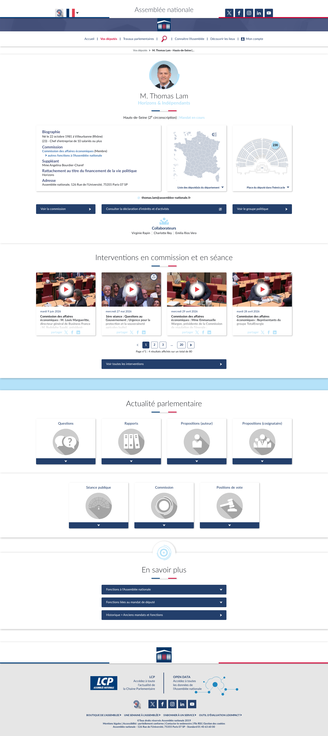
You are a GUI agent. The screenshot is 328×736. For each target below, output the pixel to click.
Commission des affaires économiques (68, 151)
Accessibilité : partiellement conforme (143, 724)
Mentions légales (112, 724)
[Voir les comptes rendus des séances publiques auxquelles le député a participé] (98, 505)
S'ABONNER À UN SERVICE (178, 715)
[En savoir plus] (196, 441)
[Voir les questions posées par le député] (65, 441)
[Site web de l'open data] (202, 683)
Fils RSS (198, 724)
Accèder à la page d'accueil (164, 23)
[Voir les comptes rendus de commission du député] (164, 505)
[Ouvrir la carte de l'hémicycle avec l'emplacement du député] (262, 158)
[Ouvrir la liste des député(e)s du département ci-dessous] (196, 158)
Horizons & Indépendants (164, 103)
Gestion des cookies (214, 724)
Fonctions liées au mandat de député (164, 602)
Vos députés (140, 50)
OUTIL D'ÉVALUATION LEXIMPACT (219, 715)
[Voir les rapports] (131, 441)
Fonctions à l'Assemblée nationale (164, 589)
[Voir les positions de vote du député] (229, 505)
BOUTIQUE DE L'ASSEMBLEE (102, 715)
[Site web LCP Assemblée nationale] (125, 683)
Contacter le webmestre (179, 724)
